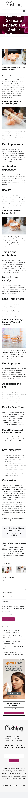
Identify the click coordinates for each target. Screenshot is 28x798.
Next (23, 43)
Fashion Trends (9, 740)
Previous (18, 43)
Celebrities (8, 736)
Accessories (19, 740)
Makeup (17, 738)
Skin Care (8, 520)
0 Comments (14, 520)
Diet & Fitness (8, 738)
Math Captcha (6, 611)
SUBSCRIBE (14, 712)
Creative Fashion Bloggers (10, 518)
